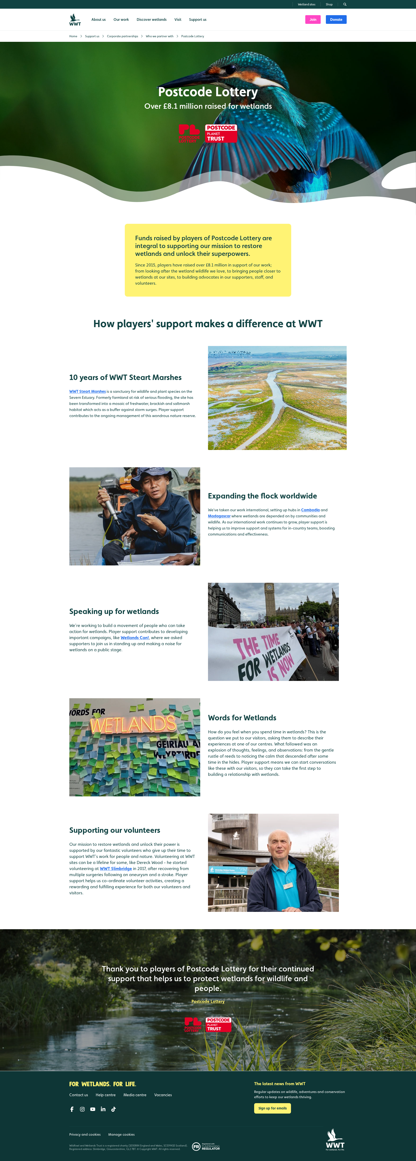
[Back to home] (335, 1139)
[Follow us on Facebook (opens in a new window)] (72, 1109)
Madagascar (219, 516)
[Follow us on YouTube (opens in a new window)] (92, 1109)
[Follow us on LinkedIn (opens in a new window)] (103, 1109)
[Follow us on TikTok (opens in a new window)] (113, 1109)
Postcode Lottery (208, 1001)
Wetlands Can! (135, 637)
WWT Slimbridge (116, 868)
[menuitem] (313, 19)
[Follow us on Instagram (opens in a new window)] (82, 1109)
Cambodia (310, 510)
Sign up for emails (272, 1108)
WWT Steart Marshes (87, 391)
